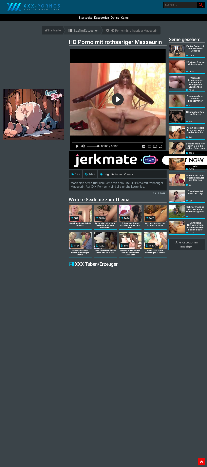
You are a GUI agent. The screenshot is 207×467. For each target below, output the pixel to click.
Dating (115, 17)
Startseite (85, 17)
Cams (125, 17)
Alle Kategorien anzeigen (186, 244)
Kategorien (101, 17)
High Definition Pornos (119, 174)
